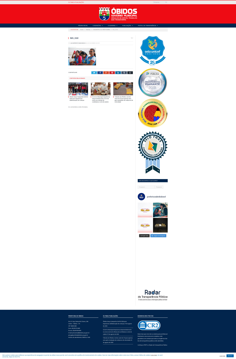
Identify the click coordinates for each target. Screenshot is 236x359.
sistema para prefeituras (160, 334)
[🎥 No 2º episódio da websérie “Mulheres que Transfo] (145, 210)
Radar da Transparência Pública (158, 345)
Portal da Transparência (147, 25)
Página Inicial (83, 25)
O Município (97, 25)
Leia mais (154, 355)
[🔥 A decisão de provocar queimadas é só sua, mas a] (160, 225)
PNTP (145, 345)
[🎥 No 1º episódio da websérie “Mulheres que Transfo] (145, 225)
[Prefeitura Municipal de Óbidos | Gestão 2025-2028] (118, 13)
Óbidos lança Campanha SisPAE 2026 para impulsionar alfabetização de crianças (79, 98)
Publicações (126, 25)
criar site (148, 334)
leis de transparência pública (146, 341)
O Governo (112, 25)
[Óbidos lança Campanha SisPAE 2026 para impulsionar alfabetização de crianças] (78, 88)
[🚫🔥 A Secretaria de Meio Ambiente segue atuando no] (160, 210)
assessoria (150, 336)
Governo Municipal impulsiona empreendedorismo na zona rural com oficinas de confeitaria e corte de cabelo (110, 2)
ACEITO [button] (230, 356)
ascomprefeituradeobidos (78, 43)
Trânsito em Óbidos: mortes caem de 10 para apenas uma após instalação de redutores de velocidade (124, 99)
